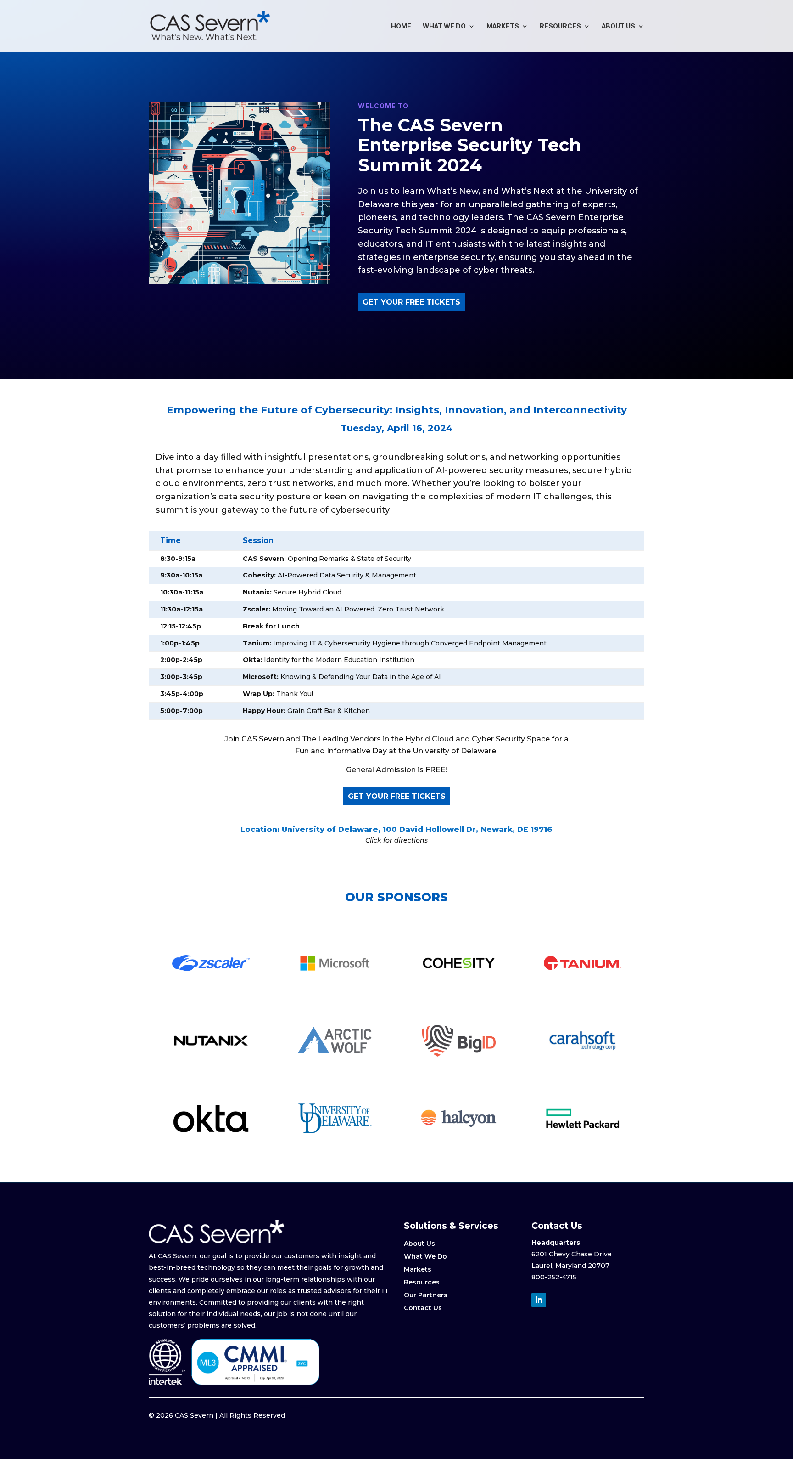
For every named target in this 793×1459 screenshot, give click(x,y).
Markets (502, 26)
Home (401, 26)
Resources (560, 26)
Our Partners (425, 1295)
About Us (618, 26)
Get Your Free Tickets (411, 302)
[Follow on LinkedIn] (538, 1300)
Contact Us (423, 1308)
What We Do (444, 26)
